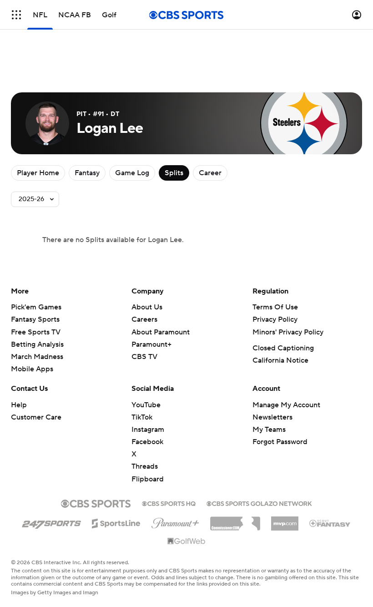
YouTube (146, 405)
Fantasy (87, 172)
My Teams (269, 429)
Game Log (132, 172)
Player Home (38, 172)
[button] (16, 15)
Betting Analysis (37, 344)
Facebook (147, 441)
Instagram (147, 429)
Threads (144, 466)
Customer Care (36, 417)
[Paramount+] (175, 521)
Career (210, 172)
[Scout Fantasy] (330, 522)
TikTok (141, 417)
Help (19, 405)
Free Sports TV (35, 332)
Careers (144, 319)
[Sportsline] (116, 521)
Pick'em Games (36, 307)
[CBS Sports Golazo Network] (259, 502)
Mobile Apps (32, 369)
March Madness (37, 356)
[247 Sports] (51, 521)
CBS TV (144, 356)
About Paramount (160, 332)
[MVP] (284, 520)
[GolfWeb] (186, 541)
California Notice (280, 360)
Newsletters (272, 417)
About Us (146, 307)
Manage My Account (286, 405)
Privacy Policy (274, 319)
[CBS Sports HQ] (169, 502)
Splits (174, 172)
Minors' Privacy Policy (287, 332)
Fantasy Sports (35, 319)
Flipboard (147, 479)
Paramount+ (151, 344)
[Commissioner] (235, 520)
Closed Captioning (283, 348)
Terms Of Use (275, 307)
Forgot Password (279, 441)
